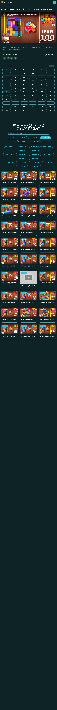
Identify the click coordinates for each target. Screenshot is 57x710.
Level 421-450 (35, 154)
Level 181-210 (9, 146)
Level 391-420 (22, 154)
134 (42, 110)
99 (50, 88)
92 (41, 84)
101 (15, 92)
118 (6, 103)
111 (50, 95)
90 (24, 84)
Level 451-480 (48, 154)
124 (7, 106)
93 (50, 84)
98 (41, 88)
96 (24, 88)
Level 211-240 (22, 146)
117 (50, 99)
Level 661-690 (22, 166)
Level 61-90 (33, 138)
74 (41, 73)
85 (33, 81)
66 (24, 69)
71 (15, 73)
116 (42, 99)
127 (33, 106)
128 (42, 106)
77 (15, 77)
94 (6, 88)
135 (50, 110)
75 (50, 73)
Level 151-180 (35, 142)
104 (42, 92)
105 (50, 92)
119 (15, 103)
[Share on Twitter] (4, 58)
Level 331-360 (35, 150)
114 (24, 99)
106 (6, 95)
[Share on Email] (15, 58)
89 (15, 84)
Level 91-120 (45, 138)
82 (6, 81)
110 (42, 95)
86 (41, 81)
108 (24, 95)
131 (15, 110)
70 (6, 73)
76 (6, 77)
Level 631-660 (48, 162)
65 (15, 69)
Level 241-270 (35, 146)
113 (15, 99)
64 (6, 69)
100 (6, 92)
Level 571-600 (22, 162)
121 (33, 103)
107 (15, 95)
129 (50, 106)
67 (33, 69)
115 (33, 99)
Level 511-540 (35, 158)
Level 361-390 (9, 154)
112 (6, 99)
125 (15, 106)
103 (33, 92)
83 (15, 81)
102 (24, 92)
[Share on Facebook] (8, 58)
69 (50, 69)
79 (33, 77)
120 (24, 103)
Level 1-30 (11, 138)
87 (50, 81)
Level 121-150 (22, 142)
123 (50, 103)
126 (24, 106)
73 (33, 73)
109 (33, 95)
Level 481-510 (22, 158)
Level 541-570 (9, 162)
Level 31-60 (22, 138)
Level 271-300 (47, 146)
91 (33, 84)
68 (41, 69)
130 (6, 110)
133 (33, 110)
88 (6, 84)
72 (24, 73)
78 (24, 77)
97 (33, 88)
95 (15, 88)
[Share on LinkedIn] (11, 58)
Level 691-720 (35, 166)
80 (41, 77)
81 (50, 77)
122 (42, 103)
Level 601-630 (35, 162)
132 (24, 110)
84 (24, 81)
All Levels (51, 65)
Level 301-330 (22, 150)
